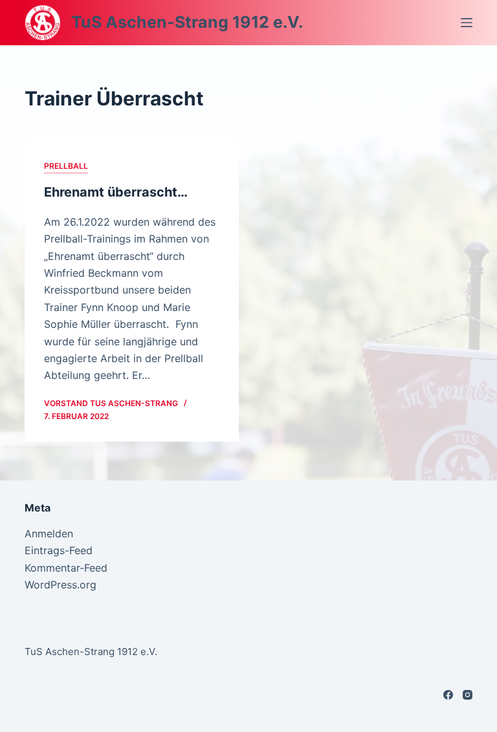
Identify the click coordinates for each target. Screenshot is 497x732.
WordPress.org (60, 584)
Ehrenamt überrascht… (116, 192)
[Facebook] (448, 695)
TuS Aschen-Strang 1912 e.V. (187, 22)
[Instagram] (467, 695)
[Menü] (466, 22)
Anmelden (49, 533)
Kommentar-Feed (66, 567)
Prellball (66, 166)
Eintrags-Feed (59, 550)
